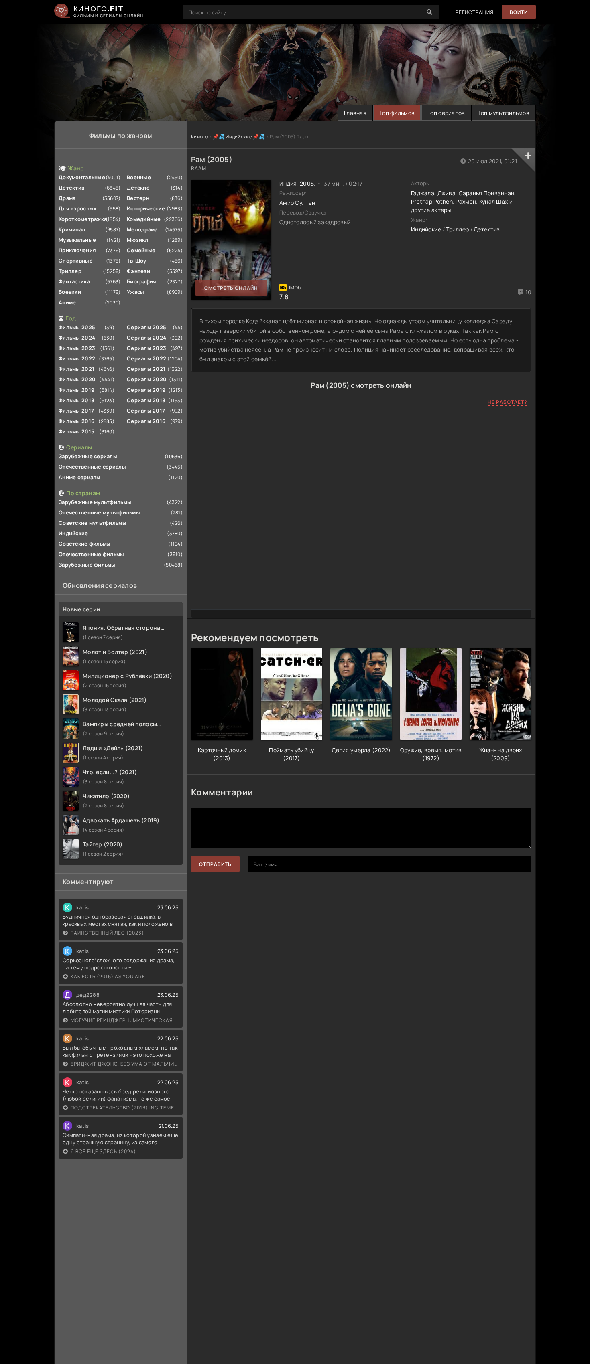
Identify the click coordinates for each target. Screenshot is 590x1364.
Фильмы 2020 (77, 379)
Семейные (141, 250)
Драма (67, 198)
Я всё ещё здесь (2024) (103, 1151)
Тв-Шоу (136, 260)
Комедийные (144, 219)
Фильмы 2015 (76, 431)
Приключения (77, 250)
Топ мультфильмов (503, 113)
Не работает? (507, 402)
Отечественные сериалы (92, 466)
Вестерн (138, 198)
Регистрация (475, 12)
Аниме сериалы (80, 477)
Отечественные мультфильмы (99, 512)
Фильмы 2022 (77, 358)
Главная (355, 113)
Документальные (82, 177)
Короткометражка (83, 219)
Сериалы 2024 (146, 337)
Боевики (70, 291)
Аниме (67, 302)
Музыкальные (77, 239)
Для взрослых (77, 208)
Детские (138, 187)
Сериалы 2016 (146, 421)
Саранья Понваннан (487, 193)
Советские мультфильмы (92, 522)
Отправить (215, 864)
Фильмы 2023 (77, 348)
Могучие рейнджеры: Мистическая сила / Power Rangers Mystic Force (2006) (125, 1020)
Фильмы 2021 (76, 368)
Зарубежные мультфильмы (95, 502)
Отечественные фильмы (91, 554)
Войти (519, 12)
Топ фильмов (397, 113)
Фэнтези (138, 271)
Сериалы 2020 (147, 379)
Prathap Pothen (432, 201)
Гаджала (422, 193)
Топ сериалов (446, 113)
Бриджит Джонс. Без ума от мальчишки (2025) (125, 1063)
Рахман (466, 201)
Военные (139, 177)
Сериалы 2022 (146, 358)
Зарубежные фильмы (87, 564)
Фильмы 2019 (76, 389)
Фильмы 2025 (77, 327)
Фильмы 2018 (76, 400)
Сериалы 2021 (146, 368)
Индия (288, 183)
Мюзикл (138, 239)
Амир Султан (297, 202)
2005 (307, 183)
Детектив (71, 187)
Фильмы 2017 (76, 410)
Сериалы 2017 (146, 410)
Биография (142, 281)
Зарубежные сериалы (88, 456)
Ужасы (135, 291)
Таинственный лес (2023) (107, 932)
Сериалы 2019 (146, 389)
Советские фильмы (84, 543)
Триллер (70, 271)
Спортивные (76, 260)
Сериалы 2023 (146, 348)
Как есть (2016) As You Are (108, 976)
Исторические (146, 208)
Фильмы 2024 (77, 337)
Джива (446, 193)
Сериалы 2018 (146, 400)
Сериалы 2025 (146, 327)
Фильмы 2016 (76, 421)
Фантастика (74, 281)
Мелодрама (142, 229)
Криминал (72, 229)
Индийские (73, 533)
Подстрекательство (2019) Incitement (125, 1107)
